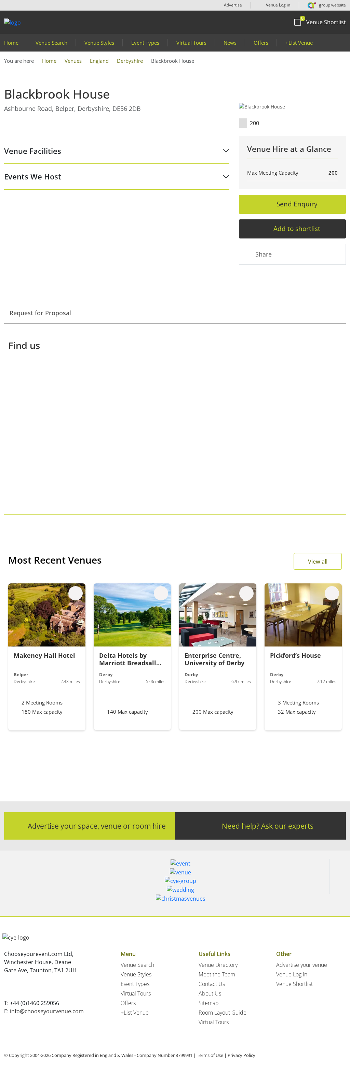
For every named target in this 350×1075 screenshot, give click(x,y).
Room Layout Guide (222, 1012)
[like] (75, 593)
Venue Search (51, 42)
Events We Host (32, 176)
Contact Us (212, 984)
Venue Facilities (32, 151)
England (99, 60)
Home (11, 42)
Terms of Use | (212, 1055)
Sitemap (209, 1003)
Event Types (145, 42)
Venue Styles (99, 42)
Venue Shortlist (294, 984)
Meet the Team (217, 974)
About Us (210, 993)
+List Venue (299, 42)
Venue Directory (218, 965)
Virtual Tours (191, 42)
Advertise (233, 5)
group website (332, 5)
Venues (73, 60)
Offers (261, 42)
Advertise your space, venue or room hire (97, 826)
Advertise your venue (301, 965)
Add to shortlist (296, 228)
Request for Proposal (40, 313)
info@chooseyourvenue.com (47, 1011)
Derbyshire (130, 60)
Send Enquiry (297, 203)
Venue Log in (277, 5)
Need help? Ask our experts (267, 826)
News (230, 42)
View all (317, 561)
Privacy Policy (241, 1055)
